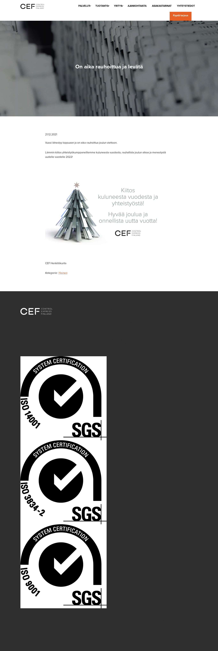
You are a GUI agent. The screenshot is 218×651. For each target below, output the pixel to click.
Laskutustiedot (29, 620)
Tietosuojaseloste (31, 624)
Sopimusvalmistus (128, 335)
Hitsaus (122, 353)
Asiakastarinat (162, 6)
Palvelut (84, 6)
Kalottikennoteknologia (132, 314)
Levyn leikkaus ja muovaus (133, 344)
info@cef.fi (26, 339)
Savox (32, 349)
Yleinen (62, 273)
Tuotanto (102, 6)
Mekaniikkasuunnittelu (131, 318)
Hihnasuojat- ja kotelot (131, 331)
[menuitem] (84, 6)
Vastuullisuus (171, 314)
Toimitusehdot (28, 629)
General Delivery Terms (34, 633)
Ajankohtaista (137, 6)
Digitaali (174, 620)
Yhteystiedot (186, 6)
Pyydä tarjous (180, 15)
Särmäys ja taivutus (129, 348)
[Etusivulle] (32, 6)
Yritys (118, 6)
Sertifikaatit (170, 318)
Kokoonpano (125, 357)
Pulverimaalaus (127, 361)
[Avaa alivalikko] (90, 6)
